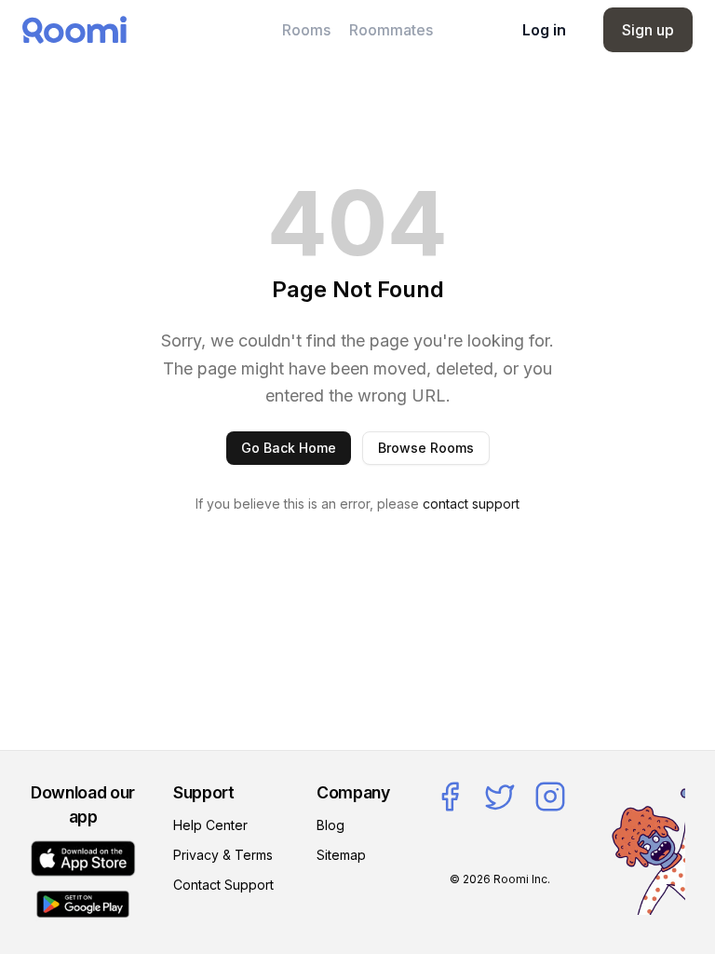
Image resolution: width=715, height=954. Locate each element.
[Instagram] (550, 796)
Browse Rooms (426, 448)
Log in (544, 29)
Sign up (648, 29)
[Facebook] (449, 796)
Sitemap (341, 855)
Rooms (306, 29)
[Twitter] (500, 796)
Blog (330, 825)
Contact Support (223, 885)
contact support (471, 503)
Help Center (210, 825)
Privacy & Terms (223, 855)
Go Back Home (288, 448)
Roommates (391, 29)
